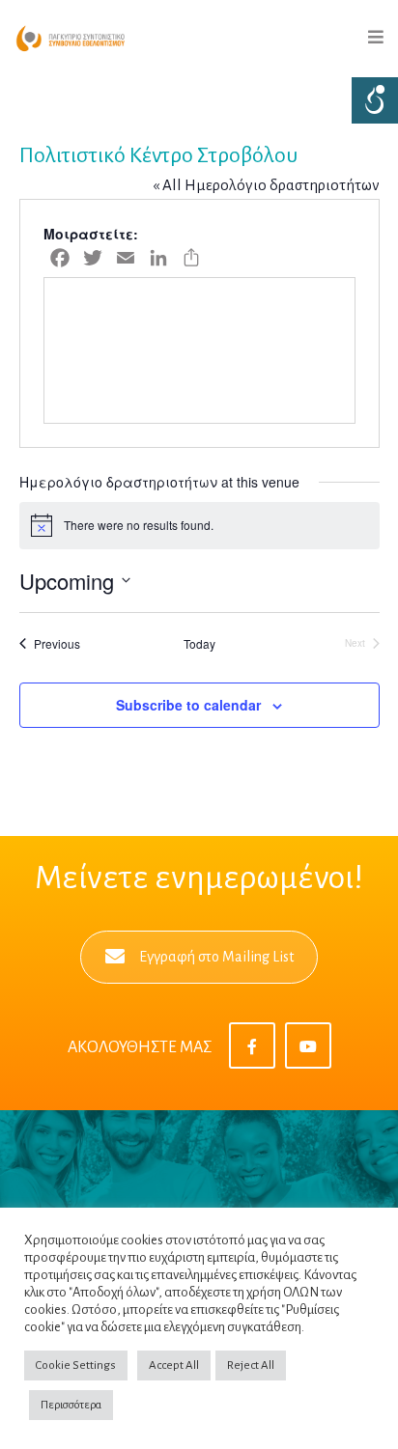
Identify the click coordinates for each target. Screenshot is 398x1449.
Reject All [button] (250, 1365)
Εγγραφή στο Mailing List (216, 956)
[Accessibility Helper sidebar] (375, 100)
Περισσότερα (71, 1405)
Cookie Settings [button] (76, 1365)
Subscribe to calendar (188, 704)
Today (199, 644)
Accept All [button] (174, 1365)
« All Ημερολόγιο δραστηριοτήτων (266, 185)
